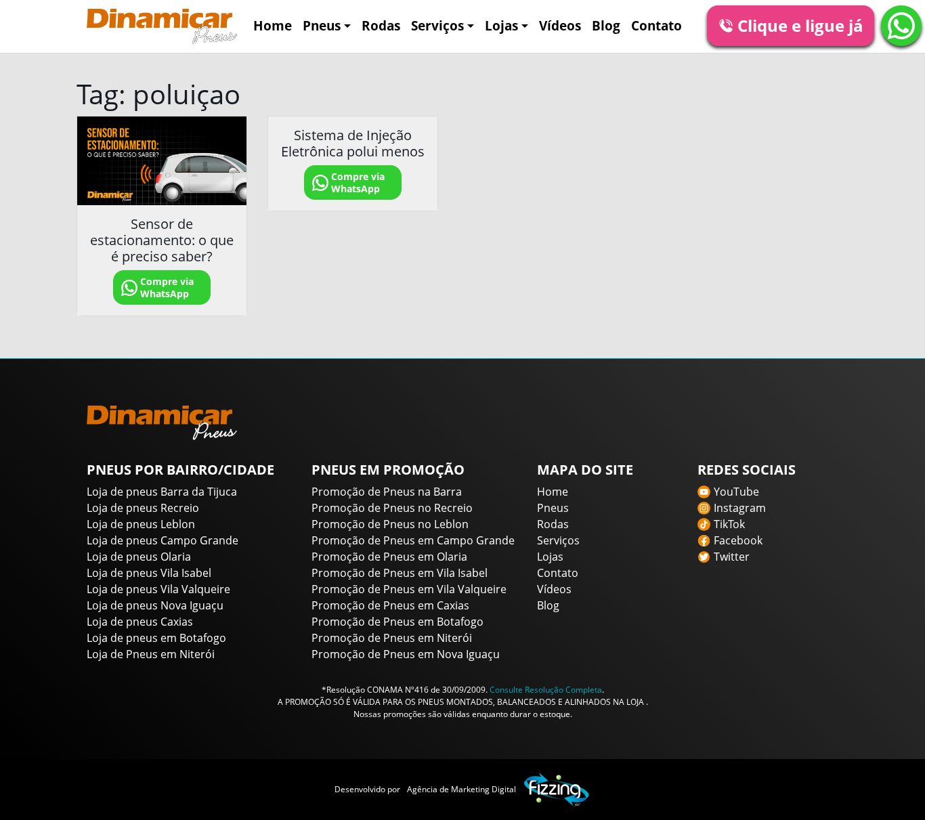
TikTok (729, 524)
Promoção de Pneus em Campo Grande (413, 540)
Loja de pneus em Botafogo (156, 637)
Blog (606, 25)
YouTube (736, 491)
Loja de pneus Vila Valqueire (158, 589)
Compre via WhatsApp (167, 287)
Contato (656, 25)
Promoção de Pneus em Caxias (390, 605)
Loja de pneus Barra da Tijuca (162, 491)
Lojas (501, 25)
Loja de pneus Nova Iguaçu (155, 605)
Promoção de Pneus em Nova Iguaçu (405, 654)
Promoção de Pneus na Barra (386, 491)
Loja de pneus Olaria (139, 556)
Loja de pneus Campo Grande (162, 540)
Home (272, 25)
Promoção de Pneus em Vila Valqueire (409, 589)
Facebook (738, 540)
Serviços (437, 25)
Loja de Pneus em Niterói (151, 654)
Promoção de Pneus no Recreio (392, 507)
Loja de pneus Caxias (140, 621)
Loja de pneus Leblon (141, 524)
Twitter (732, 556)
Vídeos (560, 25)
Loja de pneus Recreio (143, 507)
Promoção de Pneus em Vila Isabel (399, 572)
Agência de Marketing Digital (461, 789)
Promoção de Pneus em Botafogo (397, 621)
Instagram (740, 507)
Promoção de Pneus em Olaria (389, 556)
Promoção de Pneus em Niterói (391, 637)
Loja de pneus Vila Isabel (149, 572)
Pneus (322, 25)
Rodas (381, 25)
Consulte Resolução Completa (546, 689)
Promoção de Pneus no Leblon (390, 524)
